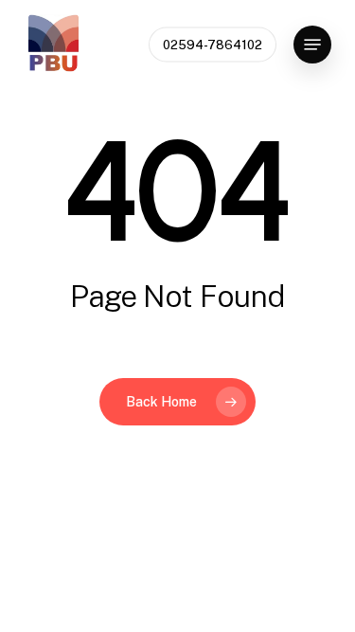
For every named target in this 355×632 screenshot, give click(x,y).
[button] (312, 44)
